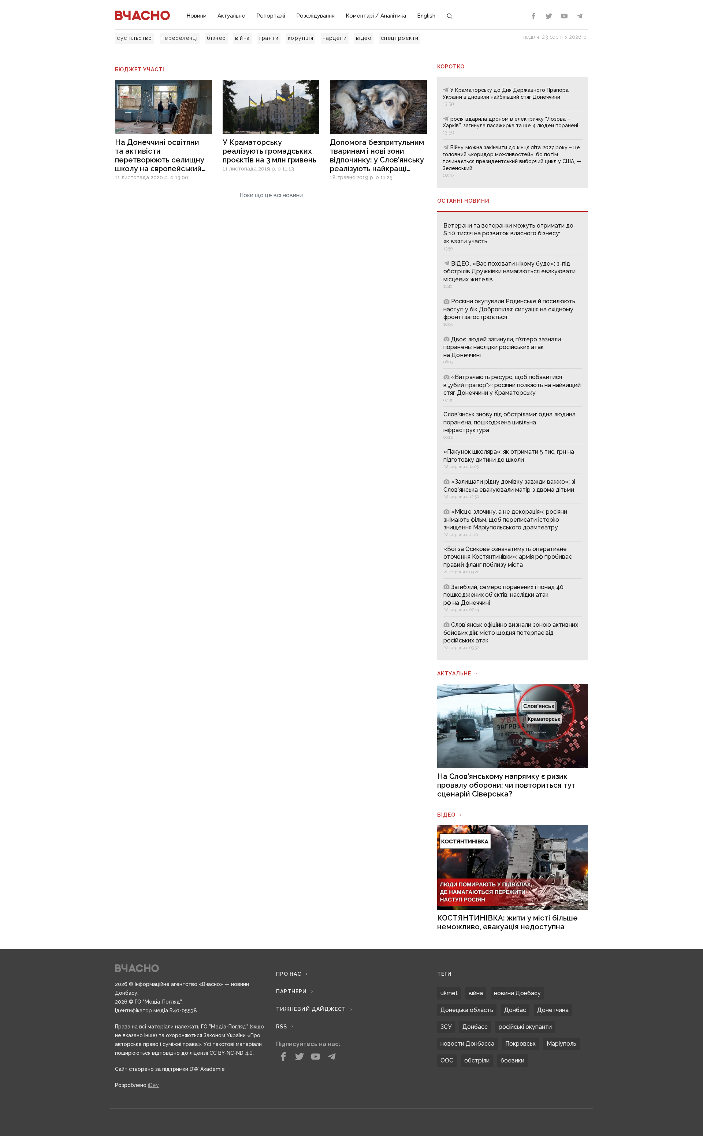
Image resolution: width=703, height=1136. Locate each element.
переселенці (179, 38)
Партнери (291, 991)
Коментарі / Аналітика (376, 15)
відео (364, 38)
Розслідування (315, 15)
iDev (153, 1085)
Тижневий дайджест (311, 1009)
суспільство (134, 38)
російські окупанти (525, 1026)
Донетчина (553, 1009)
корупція (300, 38)
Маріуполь (561, 1043)
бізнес (216, 38)
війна (242, 38)
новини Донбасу (517, 993)
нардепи (335, 38)
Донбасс (475, 1026)
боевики (512, 1060)
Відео (446, 815)
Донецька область (466, 1009)
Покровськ (520, 1043)
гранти (269, 38)
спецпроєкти (400, 38)
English (426, 15)
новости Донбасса (467, 1043)
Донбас (515, 1009)
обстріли (477, 1060)
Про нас (288, 974)
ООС (446, 1060)
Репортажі (270, 15)
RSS (281, 1027)
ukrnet (449, 993)
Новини (196, 15)
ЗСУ (445, 1026)
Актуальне (231, 15)
